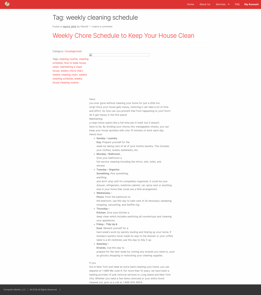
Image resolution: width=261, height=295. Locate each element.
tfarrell (84, 26)
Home (190, 4)
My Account (251, 4)
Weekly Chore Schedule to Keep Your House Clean (123, 35)
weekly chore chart (72, 70)
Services (221, 4)
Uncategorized (73, 51)
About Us (205, 4)
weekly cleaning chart (65, 74)
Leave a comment (102, 26)
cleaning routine (68, 58)
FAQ (237, 4)
